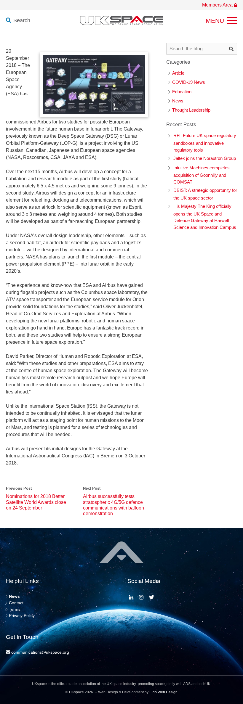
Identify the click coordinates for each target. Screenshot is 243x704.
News (177, 100)
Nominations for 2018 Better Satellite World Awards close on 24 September (36, 502)
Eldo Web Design (163, 692)
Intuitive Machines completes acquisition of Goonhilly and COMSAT (201, 174)
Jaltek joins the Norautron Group (204, 158)
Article (178, 72)
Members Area (218, 4)
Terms (14, 609)
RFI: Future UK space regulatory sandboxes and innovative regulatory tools (204, 142)
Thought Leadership (191, 109)
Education (181, 91)
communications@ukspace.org (39, 652)
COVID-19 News (188, 82)
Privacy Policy (22, 615)
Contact (16, 602)
